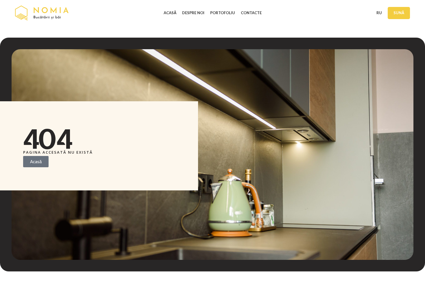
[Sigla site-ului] (42, 12)
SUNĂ (398, 12)
